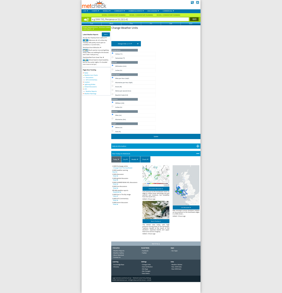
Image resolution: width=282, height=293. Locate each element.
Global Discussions (90, 87)
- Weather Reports (118, 251)
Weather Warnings (90, 94)
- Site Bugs (144, 269)
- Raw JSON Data (176, 267)
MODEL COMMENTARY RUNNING (114, 15)
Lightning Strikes (89, 84)
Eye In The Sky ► (156, 221)
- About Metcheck (118, 255)
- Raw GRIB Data (176, 269)
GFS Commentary (91, 80)
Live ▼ (125, 159)
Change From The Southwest (122, 168)
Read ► (115, 172)
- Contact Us (117, 257)
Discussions (89, 77)
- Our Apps (174, 251)
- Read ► (115, 176)
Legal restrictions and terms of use (121, 278)
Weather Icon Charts (91, 75)
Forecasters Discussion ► (156, 189)
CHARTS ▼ (95, 11)
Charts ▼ (145, 159)
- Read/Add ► (117, 192)
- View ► (115, 196)
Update (156, 136)
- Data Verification (147, 267)
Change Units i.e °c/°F (125, 44)
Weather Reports (91, 91)
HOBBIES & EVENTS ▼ (136, 11)
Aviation (87, 82)
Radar (86, 73)
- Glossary (116, 267)
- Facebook (144, 251)
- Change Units (146, 265)
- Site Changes (145, 271)
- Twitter (144, 253)
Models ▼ (135, 159)
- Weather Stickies (176, 265)
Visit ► (106, 34)
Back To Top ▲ (156, 244)
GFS (85, 89)
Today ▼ (116, 159)
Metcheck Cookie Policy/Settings (142, 278)
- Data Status (145, 273)
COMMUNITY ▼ (119, 11)
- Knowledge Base (118, 265)
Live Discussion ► (186, 207)
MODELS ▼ (107, 11)
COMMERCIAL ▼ (168, 11)
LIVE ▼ (85, 11)
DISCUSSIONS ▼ (153, 11)
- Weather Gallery (118, 253)
